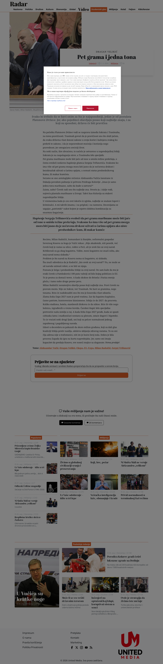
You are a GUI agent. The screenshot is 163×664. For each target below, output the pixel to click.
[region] (82, 90)
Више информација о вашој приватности (98, 88)
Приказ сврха (72, 108)
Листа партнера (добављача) (56, 100)
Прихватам (90, 108)
